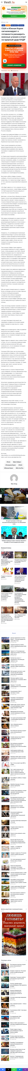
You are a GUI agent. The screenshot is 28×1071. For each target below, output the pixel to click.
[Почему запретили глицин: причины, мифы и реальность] (5, 667)
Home (3, 22)
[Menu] (2, 2)
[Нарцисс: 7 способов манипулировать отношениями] (5, 687)
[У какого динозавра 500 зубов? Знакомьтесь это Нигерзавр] (5, 888)
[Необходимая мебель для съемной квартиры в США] (5, 752)
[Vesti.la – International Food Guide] (9, 2)
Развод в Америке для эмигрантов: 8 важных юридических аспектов (16, 992)
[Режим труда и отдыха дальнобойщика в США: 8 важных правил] (5, 1031)
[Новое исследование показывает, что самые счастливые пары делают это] (5, 867)
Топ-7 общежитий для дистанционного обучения (20, 616)
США (7, 22)
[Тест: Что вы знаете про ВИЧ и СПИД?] (5, 765)
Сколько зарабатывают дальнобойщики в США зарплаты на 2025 (18, 985)
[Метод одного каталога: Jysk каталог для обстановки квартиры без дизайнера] (5, 673)
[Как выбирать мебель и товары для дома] (5, 779)
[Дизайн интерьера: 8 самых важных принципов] (5, 786)
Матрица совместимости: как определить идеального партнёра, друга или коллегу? (17, 1051)
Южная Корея (9, 468)
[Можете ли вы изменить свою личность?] (5, 835)
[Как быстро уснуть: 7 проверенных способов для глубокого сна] (5, 660)
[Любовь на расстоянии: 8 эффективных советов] (5, 901)
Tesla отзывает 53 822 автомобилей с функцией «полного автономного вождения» (6, 596)
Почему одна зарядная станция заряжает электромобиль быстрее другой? (18, 792)
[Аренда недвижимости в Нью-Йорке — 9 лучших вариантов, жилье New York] (5, 639)
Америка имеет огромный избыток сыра (11, 499)
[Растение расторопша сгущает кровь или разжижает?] (5, 732)
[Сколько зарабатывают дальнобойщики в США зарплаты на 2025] (5, 985)
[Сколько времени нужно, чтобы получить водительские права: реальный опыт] (5, 874)
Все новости (14, 25)
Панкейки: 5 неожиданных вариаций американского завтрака (17, 699)
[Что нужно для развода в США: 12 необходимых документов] (5, 720)
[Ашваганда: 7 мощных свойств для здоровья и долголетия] (5, 979)
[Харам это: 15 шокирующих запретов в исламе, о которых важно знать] (5, 653)
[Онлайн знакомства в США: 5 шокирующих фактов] (5, 739)
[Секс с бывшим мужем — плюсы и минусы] (5, 726)
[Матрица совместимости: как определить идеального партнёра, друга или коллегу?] (5, 1051)
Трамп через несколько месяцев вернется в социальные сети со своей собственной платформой (20, 578)
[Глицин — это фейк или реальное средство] (5, 848)
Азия (8, 462)
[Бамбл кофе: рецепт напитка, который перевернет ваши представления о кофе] (5, 706)
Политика (21, 25)
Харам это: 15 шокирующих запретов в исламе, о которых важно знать (18, 652)
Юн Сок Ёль (20, 468)
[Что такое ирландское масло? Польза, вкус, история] (5, 861)
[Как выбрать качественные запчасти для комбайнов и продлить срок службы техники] (5, 881)
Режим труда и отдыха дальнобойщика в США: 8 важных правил (16, 1031)
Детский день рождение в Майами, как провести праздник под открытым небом (18, 745)
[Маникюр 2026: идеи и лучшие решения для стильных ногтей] (5, 758)
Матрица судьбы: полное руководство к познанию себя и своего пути (18, 679)
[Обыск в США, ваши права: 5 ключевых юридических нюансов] (5, 1025)
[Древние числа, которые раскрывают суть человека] (5, 807)
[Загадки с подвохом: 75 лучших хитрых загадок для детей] (5, 855)
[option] (14, 496)
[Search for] (26, 2)
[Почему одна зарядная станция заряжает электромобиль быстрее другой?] (5, 792)
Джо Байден (17, 462)
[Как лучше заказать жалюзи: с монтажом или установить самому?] (5, 894)
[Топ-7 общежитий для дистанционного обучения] (21, 610)
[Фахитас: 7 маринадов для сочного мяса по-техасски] (5, 1058)
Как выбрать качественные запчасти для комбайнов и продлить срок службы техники (18, 881)
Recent (14, 633)
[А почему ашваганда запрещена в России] (5, 822)
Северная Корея (11, 465)
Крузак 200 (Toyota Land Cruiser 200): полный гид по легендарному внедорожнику (17, 841)
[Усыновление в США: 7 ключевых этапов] (5, 693)
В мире (8, 25)
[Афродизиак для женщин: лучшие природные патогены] (5, 713)
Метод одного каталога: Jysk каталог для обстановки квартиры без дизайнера (17, 673)
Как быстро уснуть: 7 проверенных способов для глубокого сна (17, 659)
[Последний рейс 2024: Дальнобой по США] (5, 1018)
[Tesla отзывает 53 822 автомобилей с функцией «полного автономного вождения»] (7, 588)
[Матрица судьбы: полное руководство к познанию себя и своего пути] (5, 680)
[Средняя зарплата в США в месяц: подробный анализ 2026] (5, 646)
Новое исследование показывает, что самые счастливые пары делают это (17, 867)
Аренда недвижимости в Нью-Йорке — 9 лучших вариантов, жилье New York (18, 639)
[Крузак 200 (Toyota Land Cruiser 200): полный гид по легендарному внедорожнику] (5, 841)
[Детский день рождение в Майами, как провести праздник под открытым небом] (5, 745)
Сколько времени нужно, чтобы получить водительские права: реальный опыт (18, 874)
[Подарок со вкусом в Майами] (7, 571)
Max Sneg (14, 484)
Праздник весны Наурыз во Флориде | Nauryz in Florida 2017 (21, 561)
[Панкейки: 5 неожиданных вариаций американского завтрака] (5, 699)
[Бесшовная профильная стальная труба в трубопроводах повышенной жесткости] (5, 814)
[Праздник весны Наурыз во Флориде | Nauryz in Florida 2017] (21, 554)
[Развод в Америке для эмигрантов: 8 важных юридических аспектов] (5, 992)
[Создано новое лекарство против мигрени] (5, 829)
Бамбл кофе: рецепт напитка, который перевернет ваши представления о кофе (17, 706)
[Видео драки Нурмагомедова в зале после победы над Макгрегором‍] (7, 554)
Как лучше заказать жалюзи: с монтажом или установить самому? (18, 894)
